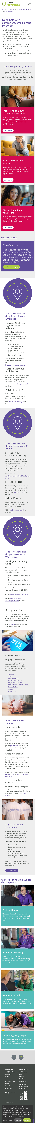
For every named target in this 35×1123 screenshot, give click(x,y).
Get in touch (12, 871)
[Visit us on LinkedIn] (21, 1057)
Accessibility (22, 1081)
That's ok (27, 1120)
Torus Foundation (8, 9)
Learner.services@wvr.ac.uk (18, 594)
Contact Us (8, 1088)
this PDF (12, 624)
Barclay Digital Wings (15, 680)
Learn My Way (13, 687)
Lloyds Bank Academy (15, 683)
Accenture (11, 674)
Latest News (9, 1086)
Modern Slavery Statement (23, 1087)
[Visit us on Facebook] (13, 1057)
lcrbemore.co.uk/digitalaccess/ (15, 365)
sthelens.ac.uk (18, 492)
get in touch (14, 746)
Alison (10, 676)
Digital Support (9, 12)
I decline (18, 1120)
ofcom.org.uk (9, 774)
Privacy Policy (23, 1084)
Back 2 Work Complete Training (18, 685)
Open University (13, 678)
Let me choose (7, 1120)
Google (10, 689)
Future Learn (12, 691)
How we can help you (24, 9)
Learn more (8, 130)
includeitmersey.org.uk (16, 402)
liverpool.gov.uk (22, 384)
